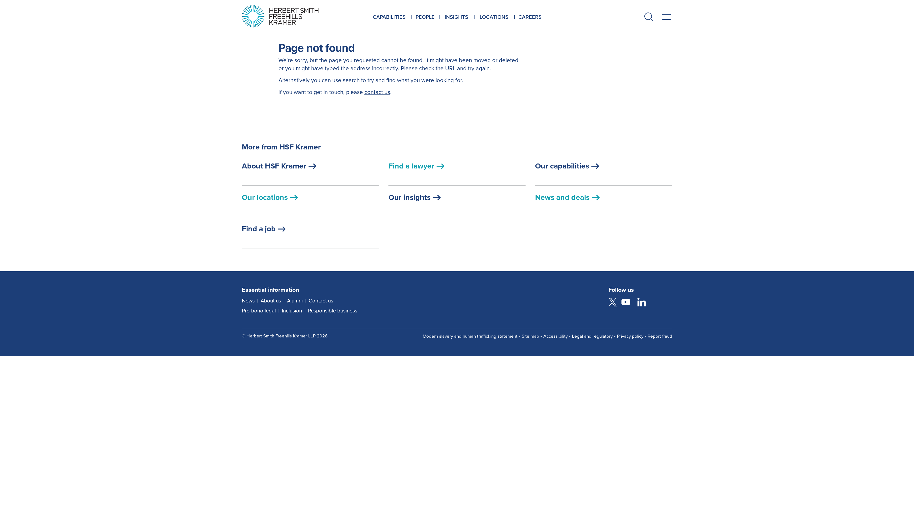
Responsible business (332, 311)
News (248, 301)
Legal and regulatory (592, 336)
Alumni (295, 301)
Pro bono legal (259, 311)
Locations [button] (494, 17)
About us (271, 301)
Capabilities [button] (389, 17)
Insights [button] (456, 17)
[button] (649, 18)
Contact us (321, 301)
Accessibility (555, 336)
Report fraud (660, 336)
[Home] (286, 16)
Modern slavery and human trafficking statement (470, 336)
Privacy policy (630, 336)
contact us (377, 92)
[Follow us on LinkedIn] (641, 303)
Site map (530, 336)
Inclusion (292, 311)
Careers (529, 17)
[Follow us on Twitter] (612, 303)
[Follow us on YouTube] (626, 303)
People (425, 17)
